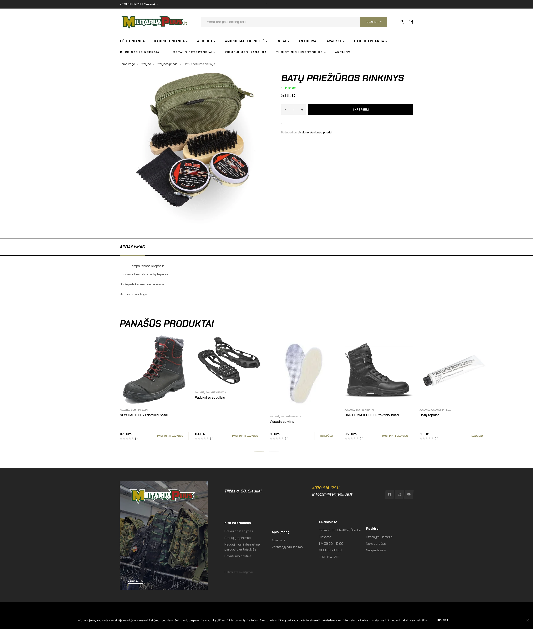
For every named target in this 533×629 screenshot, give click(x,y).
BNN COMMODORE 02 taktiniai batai (372, 415)
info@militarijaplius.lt (332, 494)
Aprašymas (132, 246)
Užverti (443, 620)
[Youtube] (409, 494)
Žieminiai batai (139, 409)
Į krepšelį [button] (326, 436)
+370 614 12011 (325, 488)
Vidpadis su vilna (282, 421)
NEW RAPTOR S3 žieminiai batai (144, 415)
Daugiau (477, 436)
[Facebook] (389, 494)
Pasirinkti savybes (170, 436)
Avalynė (146, 64)
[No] (528, 620)
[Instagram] (399, 494)
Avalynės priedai (167, 64)
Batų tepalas (429, 415)
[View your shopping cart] (410, 22)
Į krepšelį (361, 109)
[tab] (132, 246)
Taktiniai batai (365, 409)
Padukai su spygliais (210, 397)
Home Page (127, 64)
